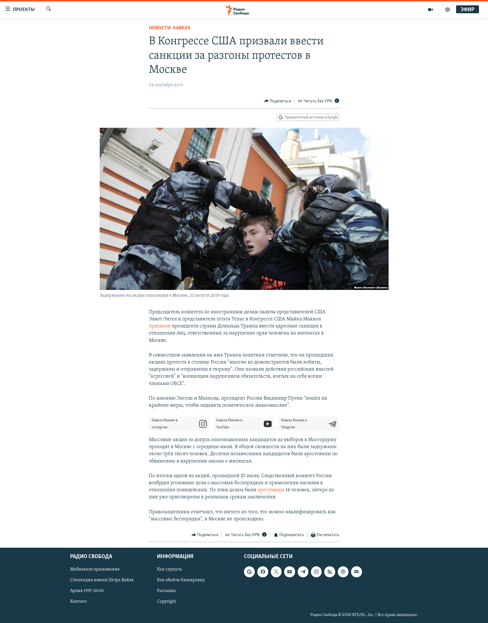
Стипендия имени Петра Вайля (102, 580)
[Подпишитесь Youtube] (289, 572)
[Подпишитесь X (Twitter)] (276, 572)
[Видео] (430, 9)
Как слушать (169, 569)
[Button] (277, 101)
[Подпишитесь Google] (249, 572)
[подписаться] (356, 572)
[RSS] (329, 572)
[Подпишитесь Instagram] (316, 572)
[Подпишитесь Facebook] (262, 572)
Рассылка (166, 591)
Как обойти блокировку (181, 580)
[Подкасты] (343, 572)
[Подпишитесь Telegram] (303, 572)
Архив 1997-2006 (87, 591)
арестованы (271, 490)
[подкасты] (447, 9)
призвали (160, 326)
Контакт (78, 602)
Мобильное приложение (95, 569)
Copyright (166, 602)
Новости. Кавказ (169, 28)
